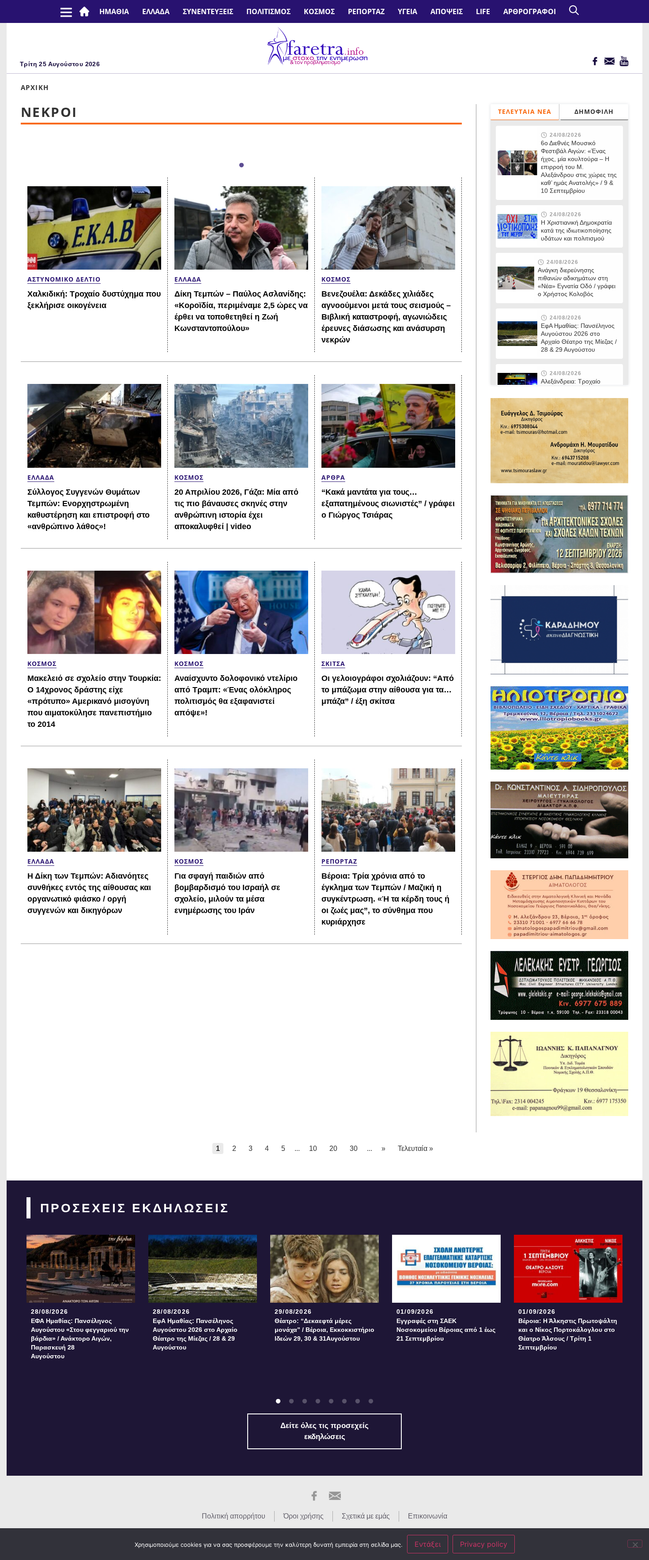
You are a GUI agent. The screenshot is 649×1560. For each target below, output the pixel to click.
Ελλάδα (156, 11)
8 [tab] (370, 1401)
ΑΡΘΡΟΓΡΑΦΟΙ (529, 11)
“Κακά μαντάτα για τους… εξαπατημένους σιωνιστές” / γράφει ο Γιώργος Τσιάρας (388, 503)
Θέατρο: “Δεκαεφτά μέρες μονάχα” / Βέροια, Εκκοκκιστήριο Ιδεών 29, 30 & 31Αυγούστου (324, 1329)
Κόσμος (319, 11)
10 (313, 1148)
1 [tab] (241, 165)
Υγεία (407, 11)
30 (354, 1148)
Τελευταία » (415, 1148)
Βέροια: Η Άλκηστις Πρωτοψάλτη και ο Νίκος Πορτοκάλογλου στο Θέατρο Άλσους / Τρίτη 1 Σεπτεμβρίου (567, 1334)
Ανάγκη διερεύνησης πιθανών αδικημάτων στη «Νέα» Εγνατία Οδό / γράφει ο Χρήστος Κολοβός (576, 282)
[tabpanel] (81, 1300)
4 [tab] (317, 1401)
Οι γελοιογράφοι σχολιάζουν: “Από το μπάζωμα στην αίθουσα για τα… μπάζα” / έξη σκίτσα (387, 690)
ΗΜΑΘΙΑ (114, 11)
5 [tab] (331, 1401)
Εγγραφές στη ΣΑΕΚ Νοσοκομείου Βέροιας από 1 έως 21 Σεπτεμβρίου (445, 1329)
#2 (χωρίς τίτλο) (86, 11)
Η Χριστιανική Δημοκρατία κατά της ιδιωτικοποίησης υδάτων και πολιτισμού (576, 230)
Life (483, 11)
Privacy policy (483, 1544)
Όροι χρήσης (303, 1516)
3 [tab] (304, 1401)
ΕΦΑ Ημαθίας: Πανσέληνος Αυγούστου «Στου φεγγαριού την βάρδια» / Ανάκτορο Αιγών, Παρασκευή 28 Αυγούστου (80, 1338)
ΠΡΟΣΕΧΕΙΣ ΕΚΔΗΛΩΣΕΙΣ (135, 1208)
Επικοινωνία (427, 1516)
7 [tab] (357, 1401)
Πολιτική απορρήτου (233, 1516)
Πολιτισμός (268, 11)
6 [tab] (344, 1401)
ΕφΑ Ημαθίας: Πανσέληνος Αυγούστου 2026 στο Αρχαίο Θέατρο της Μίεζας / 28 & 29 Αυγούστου (579, 337)
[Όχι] (634, 1544)
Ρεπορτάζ (366, 11)
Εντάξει (428, 1544)
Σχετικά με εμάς (366, 1516)
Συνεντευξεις (208, 11)
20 (333, 1148)
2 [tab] (291, 1401)
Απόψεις (446, 11)
